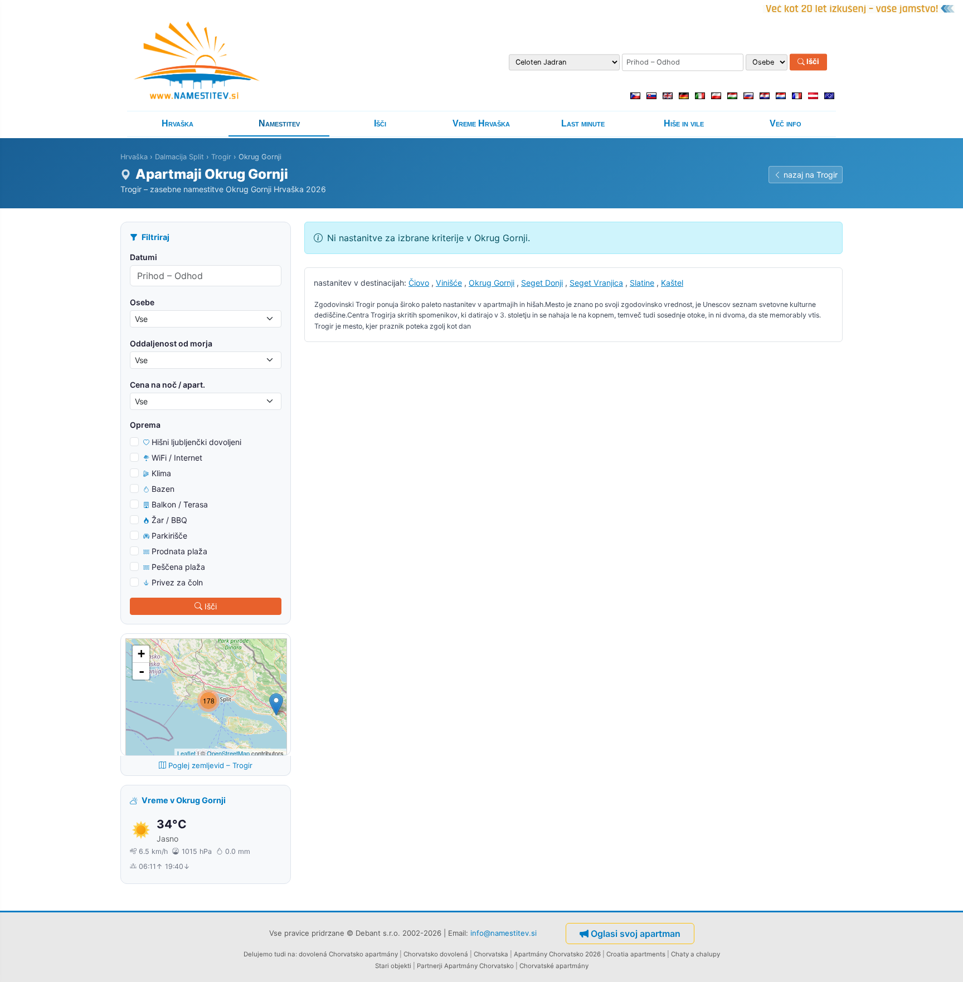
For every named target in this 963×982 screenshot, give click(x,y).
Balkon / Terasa (180, 504)
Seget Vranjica (596, 282)
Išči (812, 61)
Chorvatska (491, 954)
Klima (161, 473)
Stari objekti (393, 966)
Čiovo (418, 282)
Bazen (163, 489)
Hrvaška (177, 123)
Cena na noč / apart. (167, 384)
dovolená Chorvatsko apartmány (348, 954)
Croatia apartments (635, 954)
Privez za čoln (177, 582)
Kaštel (672, 282)
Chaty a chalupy (695, 954)
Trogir (221, 157)
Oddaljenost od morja (171, 343)
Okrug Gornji (491, 282)
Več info (785, 123)
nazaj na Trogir (811, 174)
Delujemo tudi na (269, 954)
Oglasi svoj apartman (635, 933)
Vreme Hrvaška (481, 123)
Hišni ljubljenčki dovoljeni (196, 442)
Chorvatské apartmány (553, 966)
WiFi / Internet (177, 457)
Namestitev (279, 123)
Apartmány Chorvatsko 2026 (557, 954)
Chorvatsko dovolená (435, 954)
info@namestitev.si (503, 932)
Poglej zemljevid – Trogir (210, 765)
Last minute (583, 123)
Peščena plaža (178, 566)
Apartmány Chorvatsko (479, 966)
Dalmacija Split (179, 157)
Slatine (642, 282)
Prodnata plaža (179, 551)
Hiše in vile (684, 123)
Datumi (143, 257)
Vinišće (449, 282)
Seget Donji (542, 282)
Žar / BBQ (169, 520)
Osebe (142, 302)
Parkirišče (169, 535)
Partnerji (429, 966)
